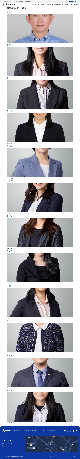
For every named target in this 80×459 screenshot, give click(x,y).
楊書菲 (9, 146)
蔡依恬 (9, 45)
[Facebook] (70, 1)
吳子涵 (9, 390)
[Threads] (73, 1)
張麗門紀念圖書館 (19, 1)
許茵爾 (9, 251)
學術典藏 (12, 1)
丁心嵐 (9, 111)
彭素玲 (9, 320)
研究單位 (43, 4)
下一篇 (71, 425)
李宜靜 (9, 78)
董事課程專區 (28, 1)
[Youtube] (77, 1)
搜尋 (22, 456)
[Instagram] (72, 1)
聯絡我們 (18, 456)
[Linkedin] (75, 1)
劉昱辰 (9, 286)
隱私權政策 (8, 456)
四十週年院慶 (5, 1)
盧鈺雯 (9, 216)
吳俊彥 (9, 355)
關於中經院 (34, 4)
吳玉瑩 (9, 181)
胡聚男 (9, 12)
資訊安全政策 (13, 456)
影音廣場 (76, 4)
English (66, 1)
